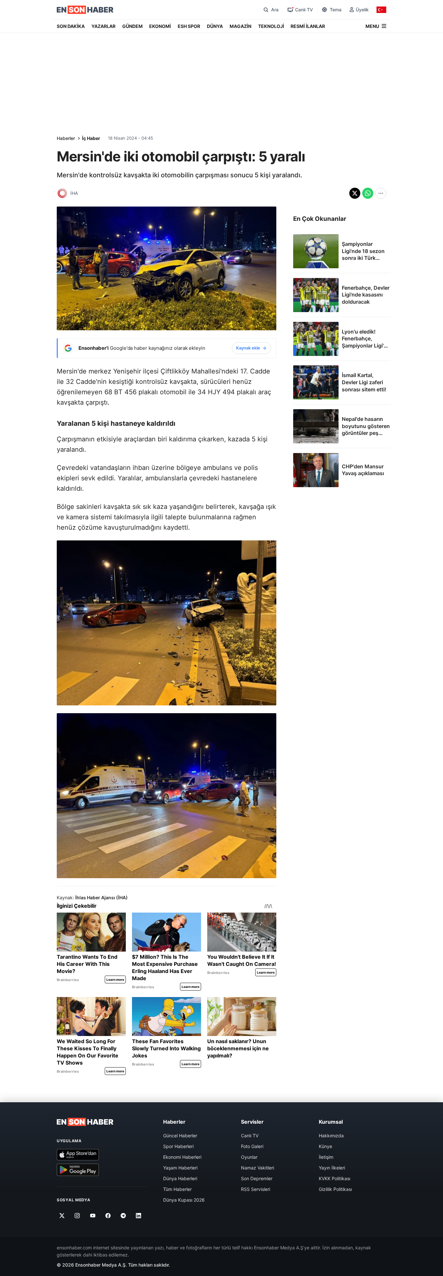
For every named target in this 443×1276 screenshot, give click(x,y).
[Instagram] (77, 1215)
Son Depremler (256, 1178)
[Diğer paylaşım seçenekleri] (380, 193)
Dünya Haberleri (180, 1178)
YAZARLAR (103, 26)
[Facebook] (108, 1215)
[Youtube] (92, 1215)
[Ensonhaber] (85, 10)
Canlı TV (249, 1135)
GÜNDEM (132, 26)
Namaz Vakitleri (257, 1167)
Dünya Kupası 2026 (184, 1200)
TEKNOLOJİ (271, 26)
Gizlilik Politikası (335, 1189)
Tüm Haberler (177, 1189)
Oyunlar (249, 1157)
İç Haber (91, 138)
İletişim (326, 1157)
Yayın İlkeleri (332, 1167)
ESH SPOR (189, 26)
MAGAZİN (240, 26)
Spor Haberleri (178, 1146)
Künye (325, 1146)
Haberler (66, 138)
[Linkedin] (138, 1215)
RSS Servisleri (255, 1189)
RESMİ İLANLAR (308, 26)
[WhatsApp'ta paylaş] (367, 193)
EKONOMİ (160, 26)
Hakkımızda (331, 1135)
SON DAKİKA (71, 26)
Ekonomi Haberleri (182, 1157)
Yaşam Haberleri (180, 1167)
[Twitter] (62, 1215)
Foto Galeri (252, 1146)
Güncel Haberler (180, 1135)
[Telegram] (123, 1215)
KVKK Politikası (334, 1178)
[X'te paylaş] (354, 193)
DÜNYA (215, 26)
